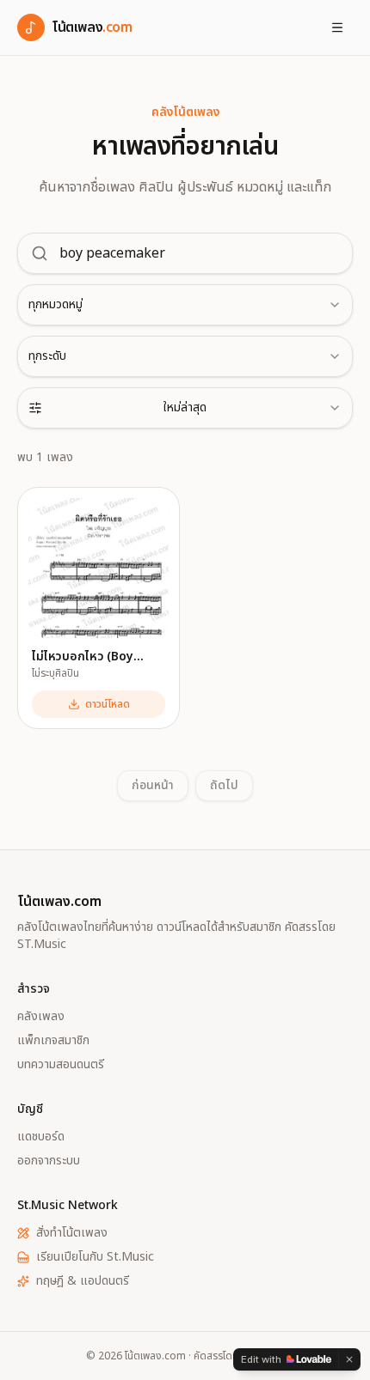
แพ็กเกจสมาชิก (53, 1040)
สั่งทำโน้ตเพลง (72, 1233)
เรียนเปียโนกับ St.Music (95, 1257)
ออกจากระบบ (48, 1161)
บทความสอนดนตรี (60, 1064)
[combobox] (185, 304)
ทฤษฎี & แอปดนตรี (82, 1281)
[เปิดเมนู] (337, 27)
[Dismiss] (349, 1359)
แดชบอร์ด (41, 1137)
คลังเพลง (41, 1016)
